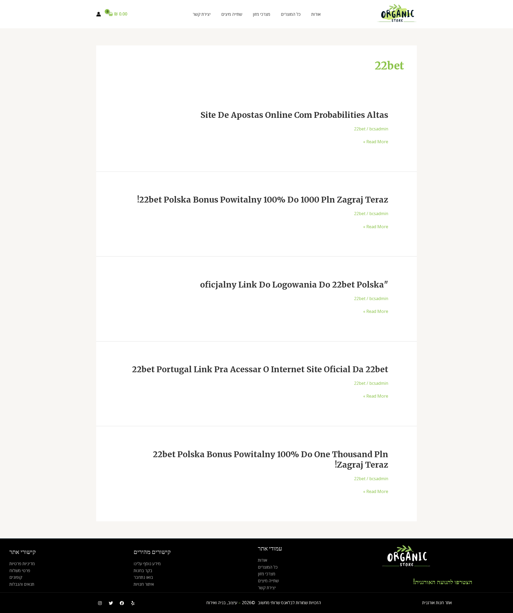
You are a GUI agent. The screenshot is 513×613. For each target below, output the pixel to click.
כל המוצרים (291, 14)
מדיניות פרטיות (22, 564)
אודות (316, 14)
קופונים (15, 577)
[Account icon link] (98, 14)
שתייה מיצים (231, 14)
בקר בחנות (143, 570)
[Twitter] (111, 603)
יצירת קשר (202, 14)
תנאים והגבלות (21, 584)
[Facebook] (122, 603)
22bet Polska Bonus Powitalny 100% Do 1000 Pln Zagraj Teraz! (262, 200)
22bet (360, 129)
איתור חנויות (144, 584)
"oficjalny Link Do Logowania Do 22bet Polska (294, 285)
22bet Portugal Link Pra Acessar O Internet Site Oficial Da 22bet (260, 369)
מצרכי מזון (261, 14)
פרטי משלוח (19, 570)
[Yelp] (133, 603)
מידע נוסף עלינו (147, 564)
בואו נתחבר (143, 577)
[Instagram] (100, 603)
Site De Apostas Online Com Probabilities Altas (294, 115)
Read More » (375, 141)
